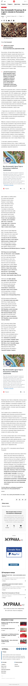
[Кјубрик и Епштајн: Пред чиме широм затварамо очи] (23, 624)
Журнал (2, 16)
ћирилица (4, 506)
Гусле (21, 494)
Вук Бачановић (16, 494)
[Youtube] (20, 526)
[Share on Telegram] (22, 500)
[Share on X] (6, 20)
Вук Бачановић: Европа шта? (8, 628)
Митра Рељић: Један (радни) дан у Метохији (10, 592)
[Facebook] (7, 526)
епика (24, 494)
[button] (2, 1)
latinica (8, 506)
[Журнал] (14, 1)
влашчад (11, 494)
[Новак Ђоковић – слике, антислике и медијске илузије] (23, 641)
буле (8, 494)
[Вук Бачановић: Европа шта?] (23, 630)
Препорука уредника (23, 636)
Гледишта (4, 7)
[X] (14, 526)
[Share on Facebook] (4, 20)
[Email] (9, 20)
